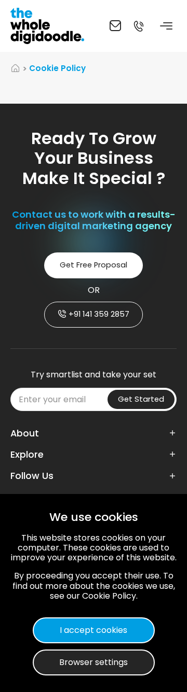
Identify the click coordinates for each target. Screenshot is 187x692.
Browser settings (93, 662)
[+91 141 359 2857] (138, 26)
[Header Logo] (49, 26)
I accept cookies (93, 630)
